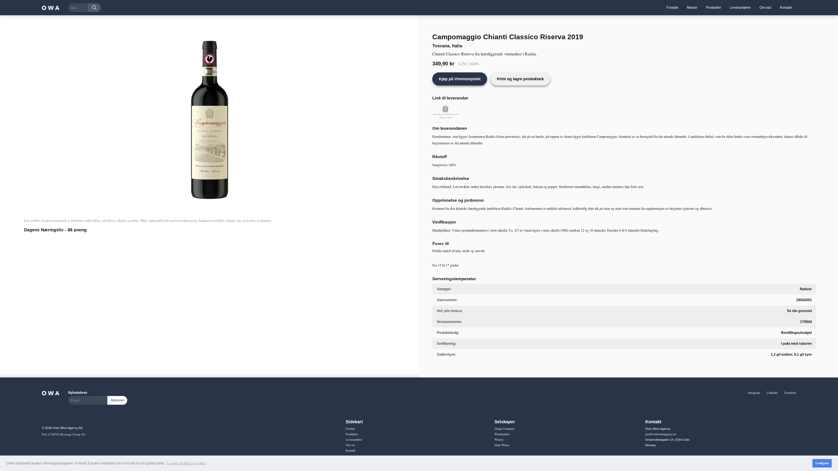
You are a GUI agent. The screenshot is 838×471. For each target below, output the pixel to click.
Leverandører (740, 7)
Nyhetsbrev (77, 392)
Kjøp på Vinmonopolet (460, 79)
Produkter (713, 7)
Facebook (790, 393)
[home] (50, 7)
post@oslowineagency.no (660, 434)
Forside (672, 7)
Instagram (754, 393)
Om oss (765, 7)
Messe (692, 7)
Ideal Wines (502, 445)
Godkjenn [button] (822, 463)
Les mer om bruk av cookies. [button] (187, 463)
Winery (499, 439)
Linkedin (772, 393)
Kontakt (786, 7)
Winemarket (502, 434)
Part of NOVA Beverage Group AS (63, 434)
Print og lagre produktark (520, 79)
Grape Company (505, 429)
